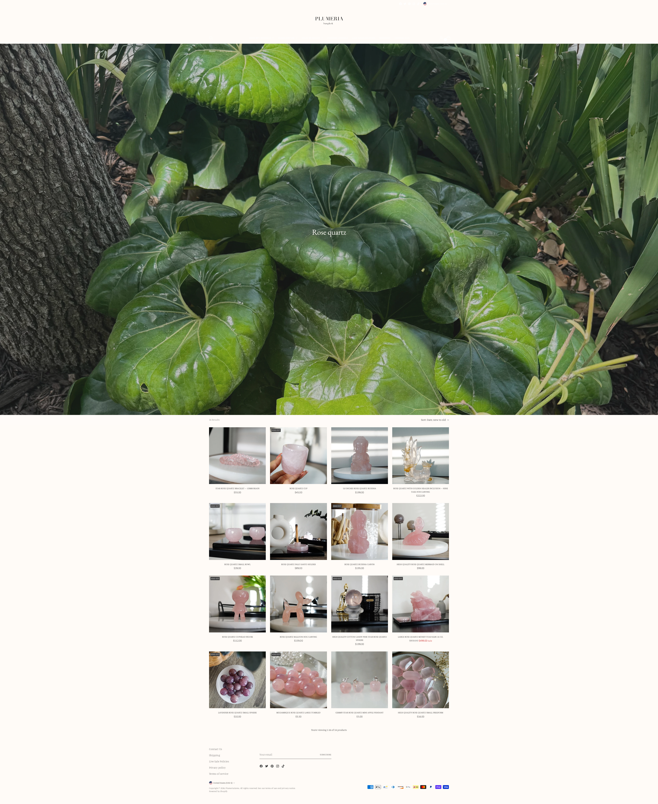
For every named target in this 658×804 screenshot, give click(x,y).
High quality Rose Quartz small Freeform (420, 712)
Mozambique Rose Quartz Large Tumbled (298, 712)
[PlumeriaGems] (329, 19)
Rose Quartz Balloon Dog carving (298, 636)
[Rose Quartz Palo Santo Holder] (298, 531)
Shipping (214, 755)
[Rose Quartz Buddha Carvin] (359, 531)
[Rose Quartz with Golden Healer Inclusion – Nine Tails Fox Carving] (420, 455)
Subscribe (325, 754)
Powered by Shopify (218, 791)
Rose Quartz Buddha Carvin (359, 564)
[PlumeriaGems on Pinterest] (409, 3)
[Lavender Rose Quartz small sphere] (237, 679)
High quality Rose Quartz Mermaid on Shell (420, 564)
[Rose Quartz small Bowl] (237, 531)
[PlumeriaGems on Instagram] (413, 3)
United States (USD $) (437, 3)
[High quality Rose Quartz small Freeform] (420, 679)
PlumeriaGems (232, 788)
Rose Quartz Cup (298, 488)
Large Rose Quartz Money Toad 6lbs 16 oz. (420, 636)
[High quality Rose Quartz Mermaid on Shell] (420, 531)
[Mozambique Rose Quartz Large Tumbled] (298, 679)
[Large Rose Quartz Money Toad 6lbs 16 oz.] (420, 604)
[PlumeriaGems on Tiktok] (418, 3)
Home (212, 51)
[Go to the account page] (439, 37)
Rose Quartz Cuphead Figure (237, 636)
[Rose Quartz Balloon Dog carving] (298, 604)
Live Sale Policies (219, 761)
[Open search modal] (211, 37)
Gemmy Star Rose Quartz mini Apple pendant (359, 712)
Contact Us (215, 749)
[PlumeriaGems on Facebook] (400, 3)
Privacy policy (217, 767)
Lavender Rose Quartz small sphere (237, 712)
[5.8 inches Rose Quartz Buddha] (359, 455)
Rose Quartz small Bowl (237, 564)
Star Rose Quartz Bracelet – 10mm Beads (237, 488)
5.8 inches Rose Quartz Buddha (359, 488)
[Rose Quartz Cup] (298, 455)
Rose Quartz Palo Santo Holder (298, 564)
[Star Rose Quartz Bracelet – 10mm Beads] (237, 455)
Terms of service (218, 773)
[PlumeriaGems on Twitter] (404, 3)
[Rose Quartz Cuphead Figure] (237, 604)
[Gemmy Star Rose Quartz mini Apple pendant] (359, 679)
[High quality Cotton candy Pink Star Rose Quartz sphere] (359, 604)
